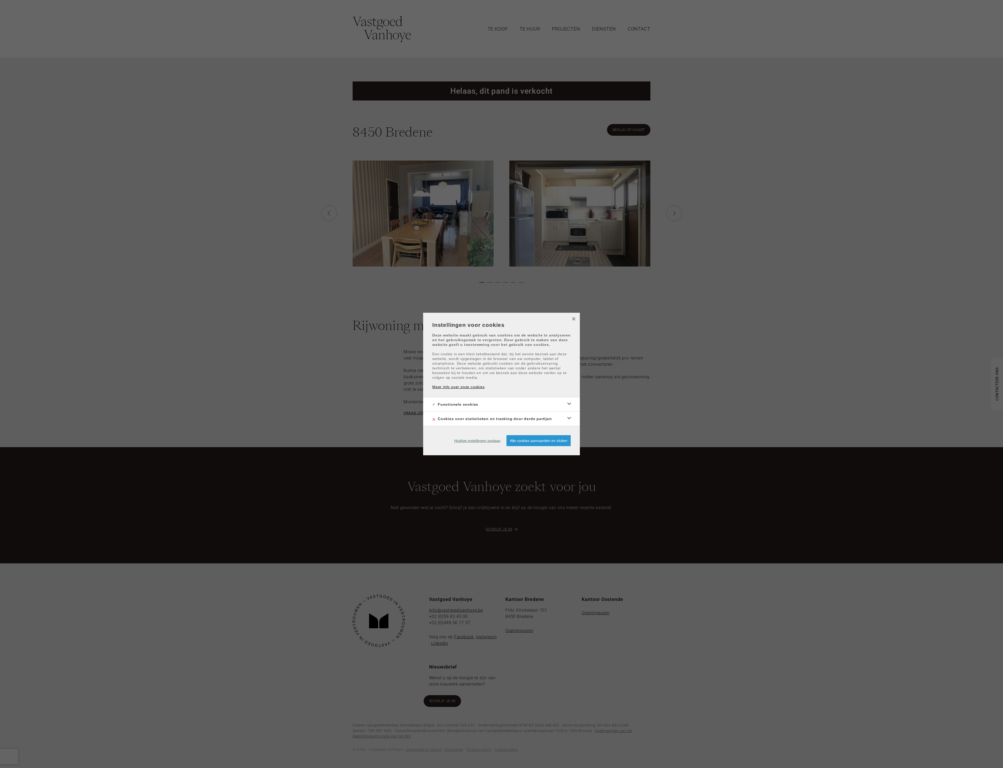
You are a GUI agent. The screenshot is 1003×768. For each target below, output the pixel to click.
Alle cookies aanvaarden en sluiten (538, 441)
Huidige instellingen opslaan (477, 441)
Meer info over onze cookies (458, 387)
